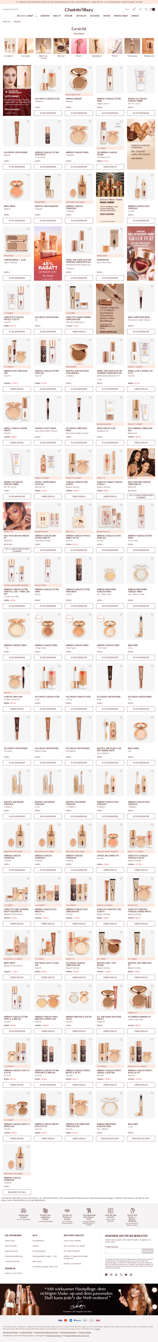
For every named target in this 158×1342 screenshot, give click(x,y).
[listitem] (27, 16)
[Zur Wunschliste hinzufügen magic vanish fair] (152, 717)
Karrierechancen (11, 1251)
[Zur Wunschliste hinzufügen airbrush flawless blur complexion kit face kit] (90, 878)
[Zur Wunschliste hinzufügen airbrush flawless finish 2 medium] (90, 122)
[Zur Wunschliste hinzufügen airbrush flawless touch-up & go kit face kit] (28, 1040)
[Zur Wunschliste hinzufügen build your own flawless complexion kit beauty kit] (152, 451)
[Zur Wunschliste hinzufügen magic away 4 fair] (152, 1093)
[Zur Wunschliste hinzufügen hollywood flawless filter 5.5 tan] (90, 666)
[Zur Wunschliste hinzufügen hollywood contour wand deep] (121, 666)
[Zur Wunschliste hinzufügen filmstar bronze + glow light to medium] (28, 229)
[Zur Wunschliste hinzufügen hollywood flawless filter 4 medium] (59, 68)
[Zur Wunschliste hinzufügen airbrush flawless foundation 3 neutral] (28, 825)
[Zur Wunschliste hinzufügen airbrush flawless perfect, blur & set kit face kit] (152, 1040)
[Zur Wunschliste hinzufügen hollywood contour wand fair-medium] (90, 717)
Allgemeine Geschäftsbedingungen (46, 1332)
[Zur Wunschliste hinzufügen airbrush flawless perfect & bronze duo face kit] (28, 1093)
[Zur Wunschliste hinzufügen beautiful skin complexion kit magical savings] (152, 932)
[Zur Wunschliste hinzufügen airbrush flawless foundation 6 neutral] (59, 825)
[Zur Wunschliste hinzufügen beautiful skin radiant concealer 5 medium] (28, 771)
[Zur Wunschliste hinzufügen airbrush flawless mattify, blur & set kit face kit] (59, 1093)
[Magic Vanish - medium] (110, 222)
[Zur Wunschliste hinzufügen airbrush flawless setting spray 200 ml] (59, 559)
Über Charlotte (11, 1246)
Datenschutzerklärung (13, 1256)
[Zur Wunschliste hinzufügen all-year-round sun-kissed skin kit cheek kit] (121, 986)
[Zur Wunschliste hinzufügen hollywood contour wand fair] (152, 666)
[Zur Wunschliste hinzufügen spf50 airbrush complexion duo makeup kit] (152, 397)
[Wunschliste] (140, 9)
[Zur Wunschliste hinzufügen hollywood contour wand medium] (28, 122)
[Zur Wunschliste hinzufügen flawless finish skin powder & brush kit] (28, 666)
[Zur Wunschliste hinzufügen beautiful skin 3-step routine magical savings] (121, 932)
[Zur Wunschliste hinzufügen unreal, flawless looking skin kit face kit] (28, 397)
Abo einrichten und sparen (74, 1246)
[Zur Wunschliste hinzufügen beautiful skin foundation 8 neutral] (59, 175)
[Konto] (134, 9)
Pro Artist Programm (72, 1251)
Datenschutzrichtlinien (10, 1332)
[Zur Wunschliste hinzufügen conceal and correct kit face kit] (121, 825)
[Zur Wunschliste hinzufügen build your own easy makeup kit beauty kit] (28, 505)
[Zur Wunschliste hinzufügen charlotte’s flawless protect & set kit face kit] (28, 286)
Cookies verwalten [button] (84, 1332)
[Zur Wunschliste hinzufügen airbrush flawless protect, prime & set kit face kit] (90, 505)
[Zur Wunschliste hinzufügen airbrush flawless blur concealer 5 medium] (121, 771)
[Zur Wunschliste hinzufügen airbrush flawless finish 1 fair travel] (121, 614)
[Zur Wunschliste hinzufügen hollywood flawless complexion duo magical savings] (90, 932)
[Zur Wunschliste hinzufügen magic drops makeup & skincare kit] (28, 932)
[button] (146, 9)
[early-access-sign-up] (141, 280)
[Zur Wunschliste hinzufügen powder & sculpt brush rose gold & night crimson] (59, 397)
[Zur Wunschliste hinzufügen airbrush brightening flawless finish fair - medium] (121, 1093)
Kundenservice (38, 1241)
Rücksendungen (39, 1251)
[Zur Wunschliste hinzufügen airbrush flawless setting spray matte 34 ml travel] (59, 122)
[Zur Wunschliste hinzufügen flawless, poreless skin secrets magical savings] (90, 451)
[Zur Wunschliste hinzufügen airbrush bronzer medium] (90, 68)
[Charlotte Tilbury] (79, 9)
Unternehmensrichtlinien (68, 1332)
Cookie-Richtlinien (12, 1261)
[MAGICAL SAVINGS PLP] (48, 280)
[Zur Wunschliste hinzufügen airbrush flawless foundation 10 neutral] (90, 175)
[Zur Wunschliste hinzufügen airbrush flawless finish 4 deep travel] (59, 614)
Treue (127, 9)
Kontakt (97, 1329)
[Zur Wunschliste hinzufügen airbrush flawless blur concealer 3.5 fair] (152, 175)
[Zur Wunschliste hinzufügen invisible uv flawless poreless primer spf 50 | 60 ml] (28, 451)
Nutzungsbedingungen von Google (77, 1336)
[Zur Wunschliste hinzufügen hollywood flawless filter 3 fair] (59, 666)
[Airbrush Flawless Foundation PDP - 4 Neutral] (141, 169)
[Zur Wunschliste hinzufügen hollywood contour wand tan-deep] (28, 717)
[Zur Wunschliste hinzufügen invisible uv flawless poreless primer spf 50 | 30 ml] (152, 68)
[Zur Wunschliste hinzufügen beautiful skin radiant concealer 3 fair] (59, 771)
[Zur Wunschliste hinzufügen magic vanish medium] (28, 175)
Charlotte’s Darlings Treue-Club (45, 1267)
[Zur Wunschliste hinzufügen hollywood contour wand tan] (59, 286)
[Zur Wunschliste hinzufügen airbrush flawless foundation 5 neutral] (90, 825)
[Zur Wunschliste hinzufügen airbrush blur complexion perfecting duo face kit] (90, 1093)
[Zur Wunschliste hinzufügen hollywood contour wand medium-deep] (59, 717)
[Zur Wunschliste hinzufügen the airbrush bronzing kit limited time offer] (152, 986)
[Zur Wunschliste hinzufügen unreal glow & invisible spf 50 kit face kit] (152, 340)
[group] (25, 1215)
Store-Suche (10, 1241)
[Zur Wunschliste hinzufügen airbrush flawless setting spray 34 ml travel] (152, 505)
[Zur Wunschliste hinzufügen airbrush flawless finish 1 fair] (28, 614)
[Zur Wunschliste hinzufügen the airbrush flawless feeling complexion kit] (121, 122)
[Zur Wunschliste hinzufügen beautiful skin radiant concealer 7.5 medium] (90, 771)
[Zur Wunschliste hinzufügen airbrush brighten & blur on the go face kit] (90, 986)
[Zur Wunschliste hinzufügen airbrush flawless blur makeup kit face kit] (59, 878)
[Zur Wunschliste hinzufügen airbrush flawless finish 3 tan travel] (90, 614)
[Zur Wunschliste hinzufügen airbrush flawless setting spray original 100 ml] (121, 68)
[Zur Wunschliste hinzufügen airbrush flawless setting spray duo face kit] (59, 340)
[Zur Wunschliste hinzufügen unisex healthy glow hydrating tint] (121, 397)
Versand (36, 1246)
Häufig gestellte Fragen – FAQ (45, 1256)
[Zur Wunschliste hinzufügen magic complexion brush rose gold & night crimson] (152, 286)
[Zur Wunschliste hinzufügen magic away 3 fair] (152, 614)
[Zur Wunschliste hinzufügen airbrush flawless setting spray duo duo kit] (121, 505)
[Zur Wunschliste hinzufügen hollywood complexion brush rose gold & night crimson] (90, 397)
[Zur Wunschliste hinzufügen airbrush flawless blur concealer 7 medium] (152, 771)
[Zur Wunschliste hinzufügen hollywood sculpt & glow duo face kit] (59, 932)
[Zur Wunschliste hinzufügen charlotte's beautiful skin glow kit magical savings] (121, 878)
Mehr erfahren (79, 33)
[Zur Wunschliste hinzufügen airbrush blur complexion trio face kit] (28, 340)
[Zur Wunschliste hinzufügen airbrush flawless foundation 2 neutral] (28, 1147)
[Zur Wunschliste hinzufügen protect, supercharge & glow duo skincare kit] (59, 451)
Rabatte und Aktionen (72, 1264)
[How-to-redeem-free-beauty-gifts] (17, 115)
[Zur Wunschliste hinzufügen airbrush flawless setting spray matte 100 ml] (90, 559)
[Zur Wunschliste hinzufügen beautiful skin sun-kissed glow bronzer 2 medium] (90, 340)
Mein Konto (37, 1261)
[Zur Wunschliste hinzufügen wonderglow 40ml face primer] (121, 229)
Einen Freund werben (72, 1241)
